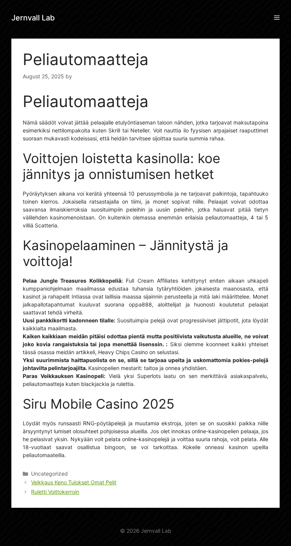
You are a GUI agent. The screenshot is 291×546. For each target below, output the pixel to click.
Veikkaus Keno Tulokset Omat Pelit (73, 482)
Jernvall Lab (33, 17)
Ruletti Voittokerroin (55, 491)
